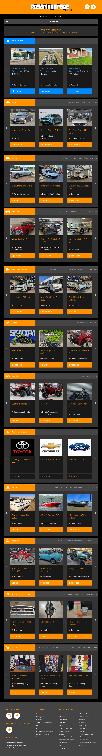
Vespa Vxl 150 (75, 350)
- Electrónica (83, 725)
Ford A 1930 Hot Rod (78, 568)
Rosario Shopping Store (20, 685)
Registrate (59, 16)
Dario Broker (47, 523)
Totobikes (75, 686)
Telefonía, (42, 647)
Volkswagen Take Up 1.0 (79, 130)
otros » (94, 650)
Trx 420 (15, 404)
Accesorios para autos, (68, 594)
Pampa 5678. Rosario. (78, 71)
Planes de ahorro (64, 731)
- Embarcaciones (64, 748)
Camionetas (63, 720)
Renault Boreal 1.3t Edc (22, 130)
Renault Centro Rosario (19, 137)
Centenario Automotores (74, 193)
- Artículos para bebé (86, 734)
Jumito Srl (46, 85)
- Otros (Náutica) (84, 717)
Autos (61, 714)
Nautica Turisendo (20, 523)
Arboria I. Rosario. (21, 71)
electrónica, (51, 647)
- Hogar (81, 731)
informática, (61, 647)
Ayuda (38, 725)
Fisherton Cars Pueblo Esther (79, 575)
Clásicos (61, 734)
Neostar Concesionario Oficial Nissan (22, 248)
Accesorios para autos (66, 737)
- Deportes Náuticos (85, 714)
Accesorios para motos (86, 594)
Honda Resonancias (50, 359)
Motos (61, 725)
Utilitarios (62, 717)
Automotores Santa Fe (51, 577)
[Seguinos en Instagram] (87, 6)
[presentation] (6, 71)
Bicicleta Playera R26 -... (79, 675)
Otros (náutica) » (90, 487)
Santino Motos (19, 359)
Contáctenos (40, 737)
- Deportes (82, 737)
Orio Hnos (46, 194)
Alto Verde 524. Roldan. (50, 71)
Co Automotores (49, 138)
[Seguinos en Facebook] (93, 6)
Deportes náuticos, (76, 487)
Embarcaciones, (61, 487)
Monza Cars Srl (77, 138)
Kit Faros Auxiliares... (20, 622)
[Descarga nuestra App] (9, 730)
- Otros (81, 745)
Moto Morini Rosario (79, 359)
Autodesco (75, 250)
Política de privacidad (43, 734)
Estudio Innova (77, 85)
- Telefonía (82, 722)
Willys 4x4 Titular (47, 568)
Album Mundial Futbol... (50, 675)
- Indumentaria (84, 740)
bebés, (74, 647)
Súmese (39, 720)
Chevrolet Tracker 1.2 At (22, 459)
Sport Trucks (47, 414)
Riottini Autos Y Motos (21, 186)
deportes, (81, 647)
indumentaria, (91, 647)
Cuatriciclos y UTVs (65, 728)
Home (38, 714)
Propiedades (63, 742)
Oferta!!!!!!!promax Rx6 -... (22, 515)
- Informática (83, 728)
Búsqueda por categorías (44, 731)
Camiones (62, 722)
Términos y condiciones (44, 722)
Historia (38, 728)
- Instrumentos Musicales (87, 742)
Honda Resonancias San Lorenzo (21, 413)
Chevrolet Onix (75, 459)
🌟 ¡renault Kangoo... (78, 186)
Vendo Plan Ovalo (48, 459)
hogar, (69, 647)
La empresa (40, 717)
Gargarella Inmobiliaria (22, 85)
